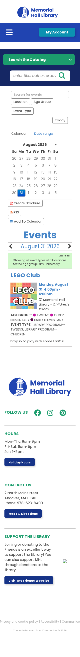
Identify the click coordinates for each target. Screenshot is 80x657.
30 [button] (43, 158)
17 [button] (21, 179)
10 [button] (21, 172)
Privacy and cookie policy (19, 622)
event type (22, 111)
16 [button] (14, 179)
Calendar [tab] (19, 133)
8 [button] (55, 165)
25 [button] (28, 185)
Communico (71, 622)
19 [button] (35, 179)
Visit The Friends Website (28, 580)
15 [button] (55, 172)
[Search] (61, 75)
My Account (56, 32)
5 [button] (36, 165)
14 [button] (49, 172)
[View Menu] (9, 33)
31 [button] (49, 158)
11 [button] (28, 172)
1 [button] (55, 158)
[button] (10, 246)
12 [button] (35, 172)
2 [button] (14, 165)
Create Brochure (26, 203)
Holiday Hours (19, 462)
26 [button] (14, 158)
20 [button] (43, 179)
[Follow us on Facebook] (36, 412)
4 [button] (28, 165)
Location (21, 101)
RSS (16, 212)
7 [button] (49, 165)
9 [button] (14, 172)
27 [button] (21, 158)
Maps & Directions (23, 514)
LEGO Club (25, 275)
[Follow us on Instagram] (49, 412)
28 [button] (28, 158)
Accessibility (50, 622)
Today (60, 120)
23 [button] (14, 185)
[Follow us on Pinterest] (61, 412)
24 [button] (21, 185)
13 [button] (42, 172)
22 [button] (56, 179)
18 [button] (28, 179)
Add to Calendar (27, 221)
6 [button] (43, 165)
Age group (42, 101)
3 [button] (21, 165)
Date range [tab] (43, 133)
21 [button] (49, 179)
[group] (40, 168)
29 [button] (36, 158)
